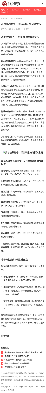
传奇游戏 (4, 12)
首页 (12, 18)
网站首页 (4, 10)
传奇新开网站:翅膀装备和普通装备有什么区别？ (24, 352)
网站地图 (11, 390)
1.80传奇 (20, 387)
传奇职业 (15, 10)
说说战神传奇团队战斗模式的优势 (18, 360)
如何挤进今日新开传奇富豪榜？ (17, 356)
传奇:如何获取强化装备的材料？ (17, 363)
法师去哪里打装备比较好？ (15, 367)
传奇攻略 (37, 10)
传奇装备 (26, 10)
